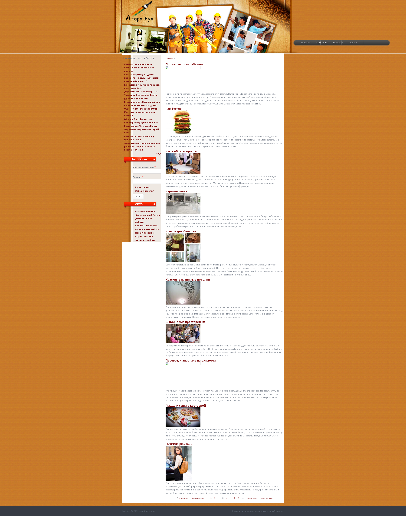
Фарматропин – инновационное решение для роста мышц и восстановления (142, 146)
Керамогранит (176, 191)
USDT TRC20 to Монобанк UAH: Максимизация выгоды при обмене (140, 112)
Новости (338, 42)
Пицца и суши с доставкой (186, 405)
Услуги (353, 42)
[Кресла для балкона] (183, 261)
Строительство (144, 236)
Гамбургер (174, 109)
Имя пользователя (144, 167)
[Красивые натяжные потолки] (183, 303)
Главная (305, 42)
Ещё (158, 153)
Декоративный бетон (147, 215)
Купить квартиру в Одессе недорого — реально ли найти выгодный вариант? (141, 78)
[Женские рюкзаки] (179, 479)
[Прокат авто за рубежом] (183, 68)
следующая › (252, 497)
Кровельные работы (146, 225)
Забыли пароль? (144, 190)
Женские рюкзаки (179, 444)
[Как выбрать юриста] (183, 173)
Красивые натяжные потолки (188, 279)
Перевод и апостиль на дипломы (191, 360)
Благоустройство (145, 211)
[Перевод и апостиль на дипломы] (183, 364)
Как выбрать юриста (181, 151)
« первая (183, 497)
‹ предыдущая (197, 497)
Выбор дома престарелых (185, 322)
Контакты (321, 42)
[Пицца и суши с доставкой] (183, 425)
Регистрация (142, 187)
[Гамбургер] (183, 133)
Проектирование (144, 232)
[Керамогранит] (183, 213)
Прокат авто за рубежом (184, 64)
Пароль (138, 177)
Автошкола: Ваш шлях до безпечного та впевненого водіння (139, 67)
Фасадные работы (145, 240)
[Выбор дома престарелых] (183, 342)
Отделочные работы (147, 229)
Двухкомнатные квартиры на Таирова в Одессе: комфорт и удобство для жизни (140, 95)
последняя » (267, 497)
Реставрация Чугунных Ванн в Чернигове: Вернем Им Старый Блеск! (141, 129)
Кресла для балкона (181, 231)
